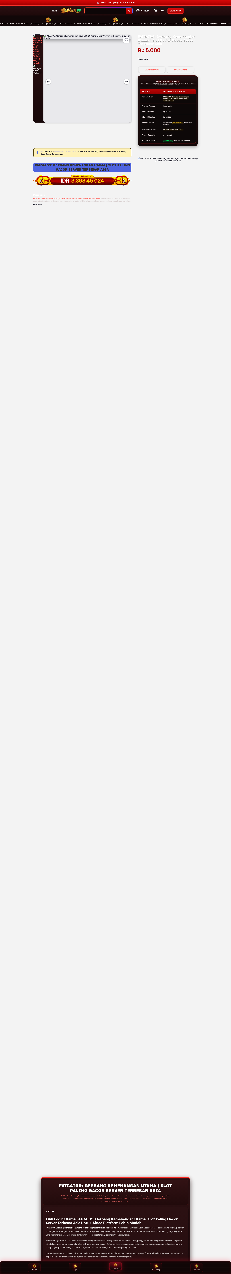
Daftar (115, 1268)
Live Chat (197, 1270)
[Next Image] (126, 81)
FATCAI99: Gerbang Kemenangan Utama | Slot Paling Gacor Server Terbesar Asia (82, 167)
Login (75, 1270)
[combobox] (105, 11)
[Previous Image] (48, 81)
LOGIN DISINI (180, 69)
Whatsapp (156, 1270)
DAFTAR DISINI (152, 69)
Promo (34, 1270)
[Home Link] (71, 11)
